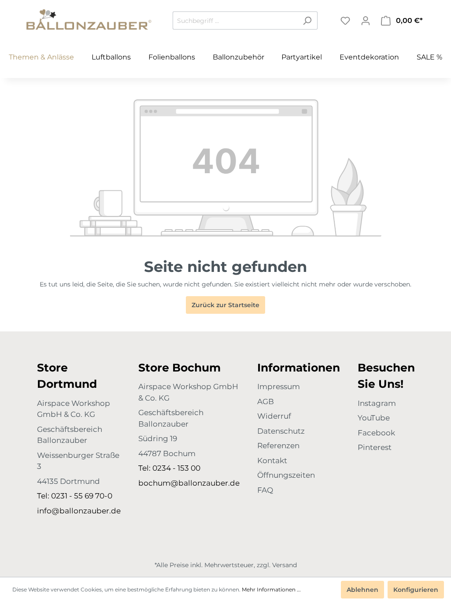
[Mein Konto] (365, 20)
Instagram (377, 403)
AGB (265, 401)
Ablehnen (362, 590)
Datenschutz (281, 431)
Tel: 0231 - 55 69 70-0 (74, 495)
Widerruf (274, 416)
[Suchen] (307, 20)
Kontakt (272, 460)
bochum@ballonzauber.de (189, 483)
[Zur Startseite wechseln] (89, 19)
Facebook (376, 432)
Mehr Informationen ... (271, 589)
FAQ (265, 490)
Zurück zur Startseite (225, 305)
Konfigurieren (415, 590)
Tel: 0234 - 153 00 (169, 468)
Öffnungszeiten (286, 475)
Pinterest (375, 447)
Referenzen (278, 445)
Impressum (278, 386)
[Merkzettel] (345, 20)
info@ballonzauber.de (79, 510)
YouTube (374, 417)
